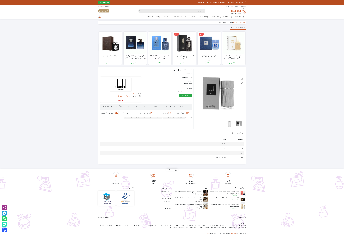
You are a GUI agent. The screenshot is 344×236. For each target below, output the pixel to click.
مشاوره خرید (184, 95)
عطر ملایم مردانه (129, 118)
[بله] (4, 224)
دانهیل (134, 93)
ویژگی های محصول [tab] (237, 133)
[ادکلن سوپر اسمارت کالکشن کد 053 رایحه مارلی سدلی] (159, 43)
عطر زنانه (227, 16)
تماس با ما (168, 208)
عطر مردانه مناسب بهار (169, 118)
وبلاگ (169, 195)
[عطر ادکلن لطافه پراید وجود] (110, 43)
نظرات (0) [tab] (226, 133)
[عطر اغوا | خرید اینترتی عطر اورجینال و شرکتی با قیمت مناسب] (238, 11)
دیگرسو (208, 234)
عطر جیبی (192, 17)
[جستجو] (140, 11)
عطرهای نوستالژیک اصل (176, 16)
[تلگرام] (4, 213)
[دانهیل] (121, 85)
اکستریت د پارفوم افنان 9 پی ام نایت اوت (184, 57)
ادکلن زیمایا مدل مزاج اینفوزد (209, 56)
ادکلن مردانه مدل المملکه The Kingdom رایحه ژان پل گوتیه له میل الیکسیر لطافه (233, 57)
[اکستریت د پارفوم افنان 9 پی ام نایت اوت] (184, 43)
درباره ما (237, 6)
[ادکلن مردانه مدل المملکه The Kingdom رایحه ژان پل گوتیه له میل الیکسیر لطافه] (233, 43)
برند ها (164, 17)
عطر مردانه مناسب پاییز (156, 118)
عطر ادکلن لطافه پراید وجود (110, 56)
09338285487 (105, 2)
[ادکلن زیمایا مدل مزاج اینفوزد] (209, 43)
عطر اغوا (242, 22)
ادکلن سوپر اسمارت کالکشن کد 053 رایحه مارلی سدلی (160, 57)
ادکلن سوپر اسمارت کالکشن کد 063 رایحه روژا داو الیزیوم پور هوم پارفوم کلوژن (135, 57)
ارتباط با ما (243, 6)
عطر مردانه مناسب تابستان (141, 118)
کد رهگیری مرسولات (152, 16)
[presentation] (100, 47)
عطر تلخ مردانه (180, 118)
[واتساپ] (4, 218)
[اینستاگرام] (4, 207)
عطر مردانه (239, 16)
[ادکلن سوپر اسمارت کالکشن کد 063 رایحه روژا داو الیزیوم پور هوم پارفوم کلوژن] (135, 43)
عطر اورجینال (215, 16)
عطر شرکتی (202, 17)
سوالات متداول (229, 6)
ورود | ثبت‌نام (103, 11)
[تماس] (4, 230)
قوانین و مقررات (166, 198)
